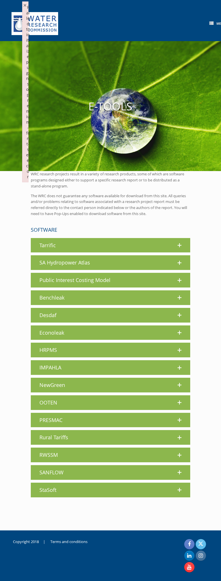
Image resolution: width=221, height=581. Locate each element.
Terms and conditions (68, 541)
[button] (110, 245)
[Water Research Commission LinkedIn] (189, 556)
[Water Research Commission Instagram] (201, 556)
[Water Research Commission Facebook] (189, 544)
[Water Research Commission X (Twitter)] (201, 544)
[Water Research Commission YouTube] (189, 567)
